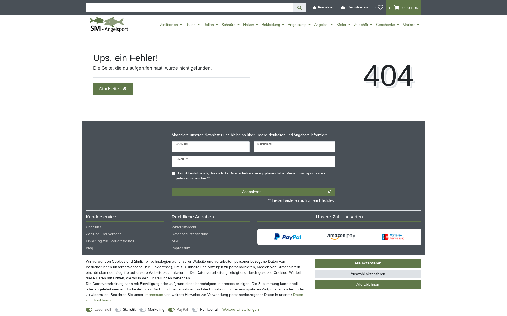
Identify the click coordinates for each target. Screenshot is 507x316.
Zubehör (361, 24)
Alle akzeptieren (368, 263)
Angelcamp (297, 24)
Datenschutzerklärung (190, 234)
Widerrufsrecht (184, 227)
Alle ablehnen (367, 284)
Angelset (321, 24)
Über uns (93, 227)
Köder (341, 24)
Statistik (129, 309)
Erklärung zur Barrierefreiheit (110, 241)
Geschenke (385, 24)
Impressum (181, 248)
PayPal (182, 309)
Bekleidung (271, 24)
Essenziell (102, 309)
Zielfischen (169, 24)
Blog (89, 248)
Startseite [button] (109, 89)
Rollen (208, 24)
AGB (175, 241)
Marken (409, 24)
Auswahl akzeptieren (368, 274)
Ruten (191, 24)
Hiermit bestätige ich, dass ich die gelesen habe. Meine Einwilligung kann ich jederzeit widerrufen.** (252, 175)
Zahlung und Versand (104, 234)
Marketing (156, 309)
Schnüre (229, 24)
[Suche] (299, 7)
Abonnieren (251, 192)
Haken (248, 24)
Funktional (209, 309)
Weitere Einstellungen (240, 309)
